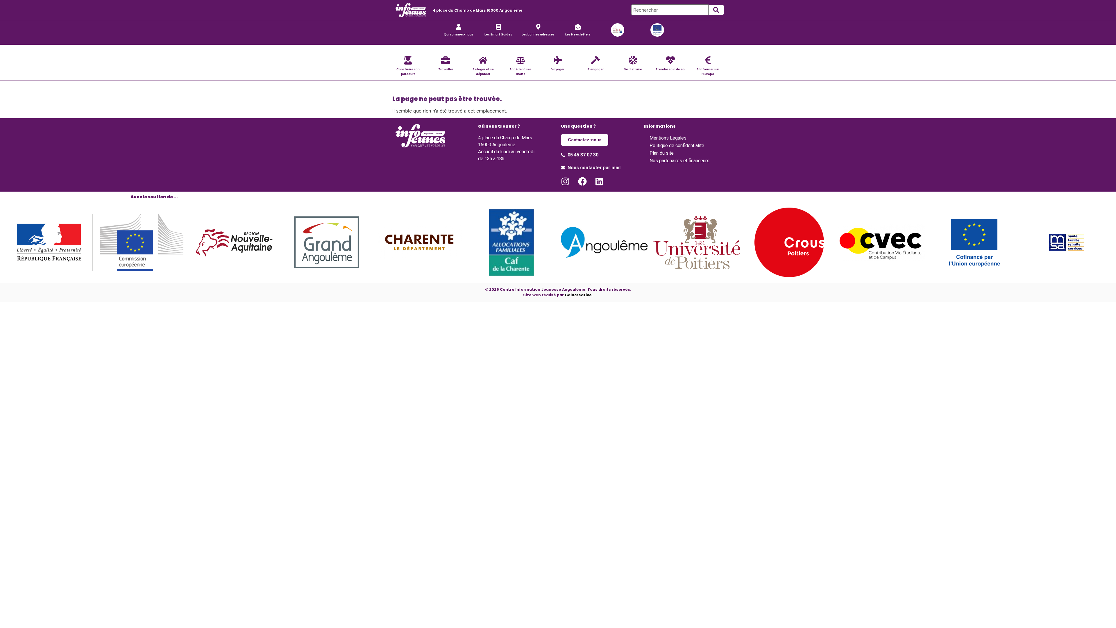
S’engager (595, 69)
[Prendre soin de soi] (670, 60)
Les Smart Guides (498, 34)
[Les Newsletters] (578, 27)
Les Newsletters (578, 34)
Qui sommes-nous (458, 34)
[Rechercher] (670, 9)
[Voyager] (558, 60)
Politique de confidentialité (677, 145)
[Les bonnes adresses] (538, 27)
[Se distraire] (633, 60)
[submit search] (716, 10)
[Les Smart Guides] (498, 27)
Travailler (445, 69)
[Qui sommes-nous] (459, 27)
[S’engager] (595, 60)
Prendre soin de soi (670, 69)
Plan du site (662, 153)
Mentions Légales (668, 138)
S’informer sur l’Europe (708, 71)
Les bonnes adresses (538, 34)
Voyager (557, 69)
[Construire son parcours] (408, 60)
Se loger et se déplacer (483, 71)
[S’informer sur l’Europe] (708, 60)
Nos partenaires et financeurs (679, 160)
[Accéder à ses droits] (520, 60)
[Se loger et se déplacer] (483, 60)
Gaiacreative (578, 294)
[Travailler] (445, 60)
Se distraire (633, 69)
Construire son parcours (408, 71)
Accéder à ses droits (520, 71)
